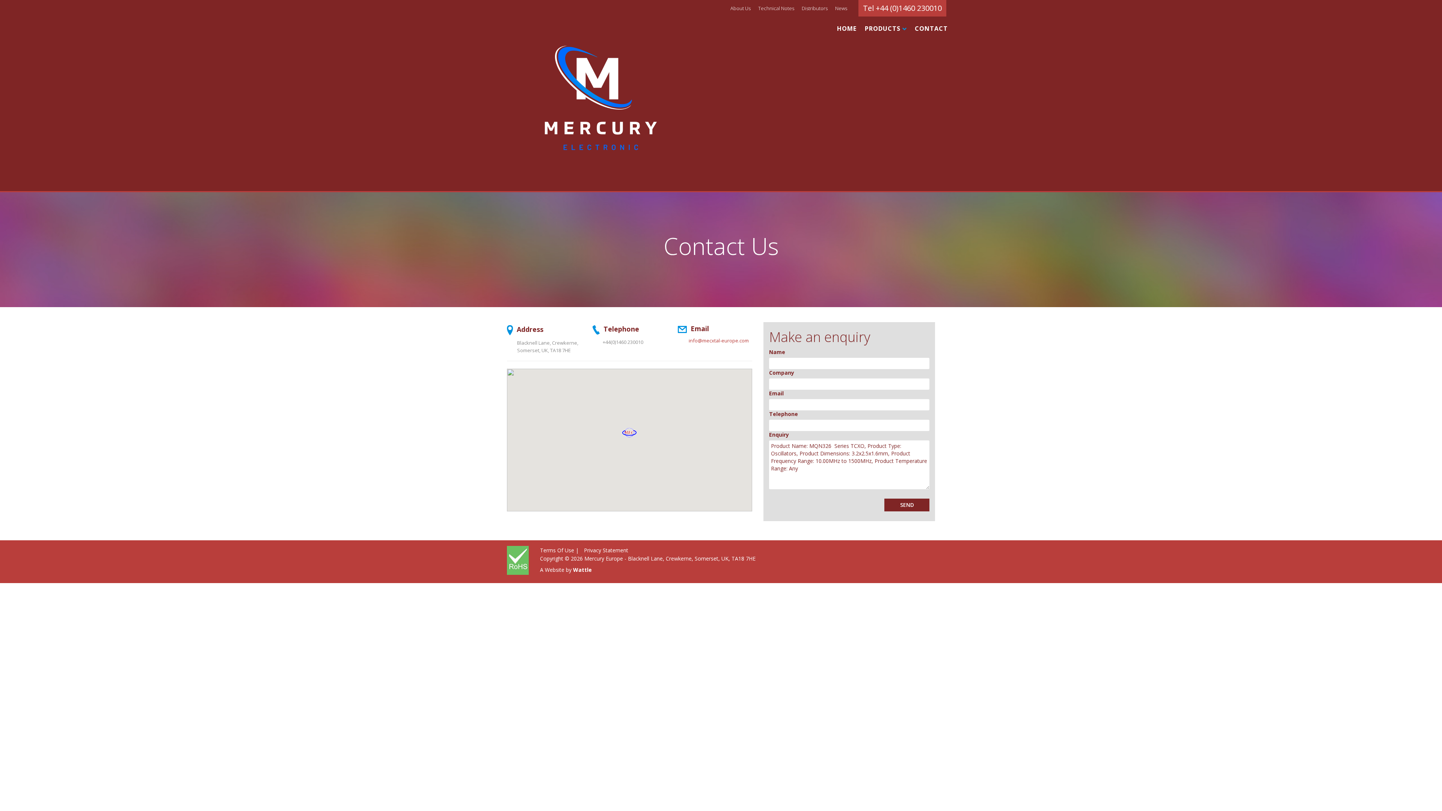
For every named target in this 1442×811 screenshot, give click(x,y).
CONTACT (931, 28)
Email (776, 393)
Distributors (815, 8)
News (841, 8)
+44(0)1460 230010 (623, 342)
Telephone (783, 414)
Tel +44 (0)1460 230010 (902, 8)
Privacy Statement (606, 550)
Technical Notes (776, 8)
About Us (740, 8)
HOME (847, 28)
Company (781, 372)
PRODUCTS (883, 28)
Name (777, 352)
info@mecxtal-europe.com (719, 340)
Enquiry (779, 434)
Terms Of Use (557, 550)
